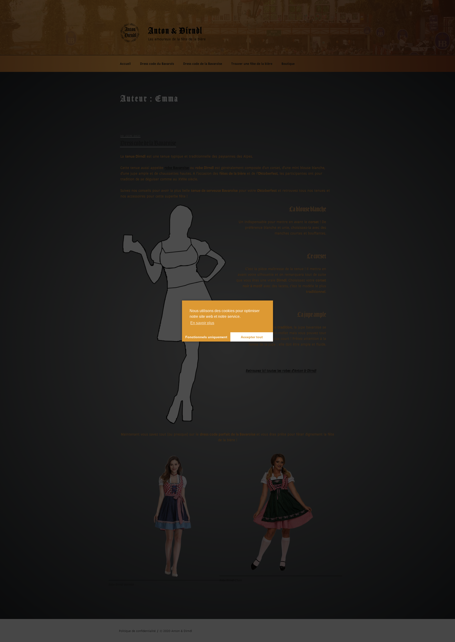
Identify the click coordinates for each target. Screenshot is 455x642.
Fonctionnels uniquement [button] (206, 337)
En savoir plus (202, 323)
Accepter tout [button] (252, 337)
